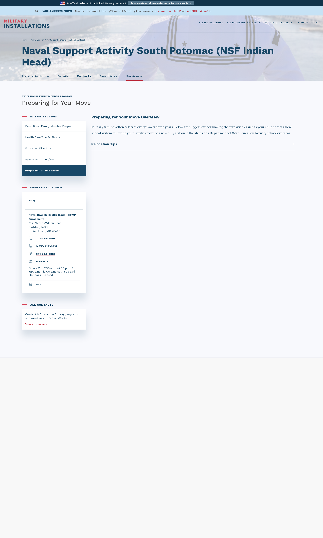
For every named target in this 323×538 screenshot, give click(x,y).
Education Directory (38, 148)
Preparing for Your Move (42, 170)
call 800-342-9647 (198, 11)
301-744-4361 (45, 254)
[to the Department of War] (62, 3)
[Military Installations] (27, 27)
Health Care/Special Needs (42, 137)
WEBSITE (42, 261)
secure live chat (167, 11)
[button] (161, 3)
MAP (38, 284)
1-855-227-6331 (46, 246)
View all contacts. (36, 324)
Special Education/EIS (39, 159)
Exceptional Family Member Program (49, 126)
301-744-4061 (45, 238)
